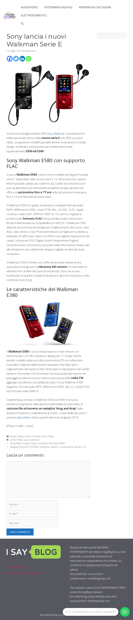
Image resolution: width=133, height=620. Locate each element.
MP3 (10, 209)
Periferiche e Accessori (95, 7)
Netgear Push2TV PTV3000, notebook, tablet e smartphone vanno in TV (48, 446)
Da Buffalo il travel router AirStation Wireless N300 (37, 443)
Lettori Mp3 (16, 439)
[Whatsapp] (28, 59)
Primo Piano (47, 436)
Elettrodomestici (34, 15)
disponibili (23, 417)
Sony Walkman (56, 133)
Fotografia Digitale (58, 7)
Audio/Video (29, 7)
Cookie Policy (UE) (17, 567)
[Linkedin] (22, 59)
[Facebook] (9, 59)
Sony (29, 426)
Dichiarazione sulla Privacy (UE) (24, 573)
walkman (34, 439)
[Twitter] (16, 59)
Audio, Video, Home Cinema (25, 436)
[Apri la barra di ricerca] (22, 23)
